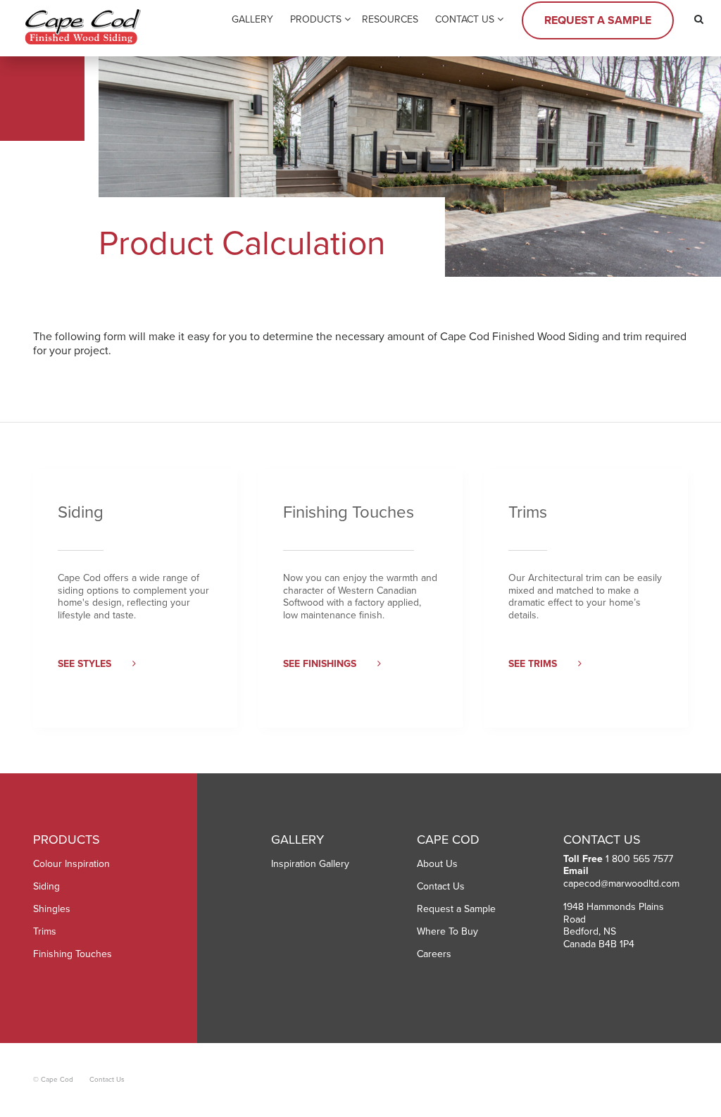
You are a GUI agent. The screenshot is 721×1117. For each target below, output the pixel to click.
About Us (437, 864)
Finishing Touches (72, 954)
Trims (44, 931)
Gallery (252, 19)
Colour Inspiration (71, 864)
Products (315, 19)
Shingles (51, 909)
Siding (46, 886)
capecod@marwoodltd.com (621, 884)
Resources (390, 19)
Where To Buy (447, 931)
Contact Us (464, 19)
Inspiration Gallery (310, 864)
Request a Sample (597, 20)
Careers (434, 954)
